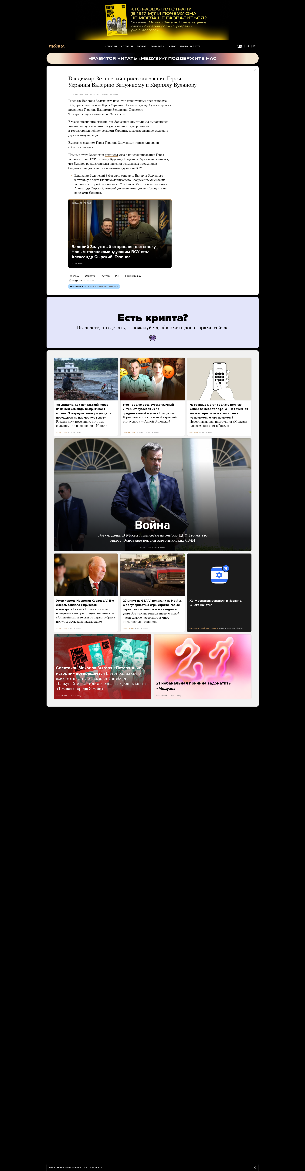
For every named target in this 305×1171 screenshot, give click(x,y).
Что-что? (89, 280)
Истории (127, 46)
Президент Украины (109, 94)
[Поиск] (247, 46)
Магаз (172, 46)
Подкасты (157, 46)
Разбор (141, 46)
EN (255, 46)
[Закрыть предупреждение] (255, 1167)
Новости (111, 46)
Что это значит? (91, 1167)
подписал (111, 155)
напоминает (159, 159)
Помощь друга (190, 46)
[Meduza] (57, 46)
